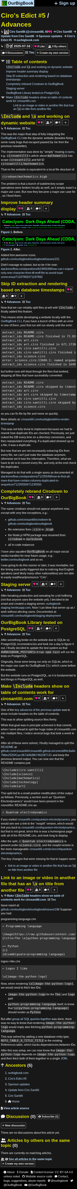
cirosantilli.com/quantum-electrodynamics (43, 819)
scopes (69, 151)
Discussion (18, 1116)
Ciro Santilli (64, 31)
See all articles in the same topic (26, 1159)
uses (25, 599)
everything (29, 441)
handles (14, 555)
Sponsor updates (50, 36)
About (9, 1172)
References (8, 1044)
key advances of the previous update (38, 709)
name (10, 508)
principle (35, 725)
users (31, 611)
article (35, 155)
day (58, 644)
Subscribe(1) (48, 1116)
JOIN (64, 1058)
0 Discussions (12, 52)
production (26, 595)
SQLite (61, 639)
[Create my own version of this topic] (65, 122)
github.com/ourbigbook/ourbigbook (30, 523)
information (38, 458)
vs (68, 639)
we (15, 307)
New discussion (14, 1125)
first (29, 325)
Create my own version (53, 52)
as (42, 187)
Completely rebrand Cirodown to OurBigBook (35, 83)
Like (39, 46)
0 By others (57, 46)
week (67, 733)
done (36, 151)
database (48, 454)
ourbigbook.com (27, 40)
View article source (15, 1108)
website (49, 138)
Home (14, 1101)
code (18, 544)
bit (59, 595)
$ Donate (22, 1172)
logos (4, 961)
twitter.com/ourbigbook (15, 559)
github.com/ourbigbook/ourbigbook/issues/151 (30, 259)
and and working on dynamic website (39, 67)
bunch (32, 183)
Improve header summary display (27, 71)
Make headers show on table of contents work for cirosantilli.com (35, 692)
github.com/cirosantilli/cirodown (28, 519)
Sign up (67, 3)
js (21, 535)
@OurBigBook (35, 1185)
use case (14, 191)
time (29, 437)
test (46, 647)
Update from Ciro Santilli (23, 1090)
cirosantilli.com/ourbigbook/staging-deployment (31, 615)
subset (27, 264)
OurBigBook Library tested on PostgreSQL (33, 92)
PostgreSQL (8, 644)
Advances (16, 24)
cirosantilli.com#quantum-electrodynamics (48, 827)
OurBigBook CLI (11, 138)
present (51, 801)
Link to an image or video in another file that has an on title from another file (38, 884)
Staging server (15, 88)
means (11, 317)
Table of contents (28, 61)
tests (4, 656)
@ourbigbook (58, 1180)
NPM (26, 535)
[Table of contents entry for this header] (26, 128)
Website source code (37, 1176)
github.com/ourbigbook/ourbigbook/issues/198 (30, 909)
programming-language (16, 919)
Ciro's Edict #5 (23, 15)
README (7, 747)
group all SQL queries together (31, 1019)
